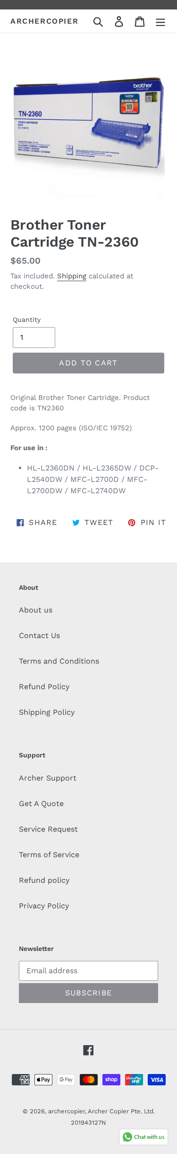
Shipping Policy (47, 712)
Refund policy (44, 880)
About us (35, 609)
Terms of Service (49, 854)
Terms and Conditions (59, 661)
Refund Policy (44, 686)
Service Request (48, 829)
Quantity (27, 319)
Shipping (71, 276)
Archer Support (47, 777)
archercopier (44, 21)
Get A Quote (41, 803)
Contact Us (39, 635)
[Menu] (160, 21)
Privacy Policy (44, 905)
